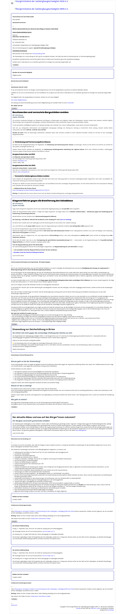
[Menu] (12, 3)
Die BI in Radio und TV (48, 531)
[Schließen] (13, 26)
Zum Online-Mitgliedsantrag (18, 100)
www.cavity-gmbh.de (23, 172)
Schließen (15, 65)
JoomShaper (110, 610)
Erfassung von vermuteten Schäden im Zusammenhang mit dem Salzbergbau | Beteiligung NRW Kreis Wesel (44, 511)
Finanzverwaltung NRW (38, 53)
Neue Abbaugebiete (81, 430)
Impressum (14, 605)
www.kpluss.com (22, 160)
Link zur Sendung (65, 219)
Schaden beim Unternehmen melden (40, 518)
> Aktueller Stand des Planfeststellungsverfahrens (28, 252)
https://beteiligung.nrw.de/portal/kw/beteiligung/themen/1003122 (30, 190)
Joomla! (78, 608)
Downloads (70, 103)
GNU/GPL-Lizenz (95, 608)
